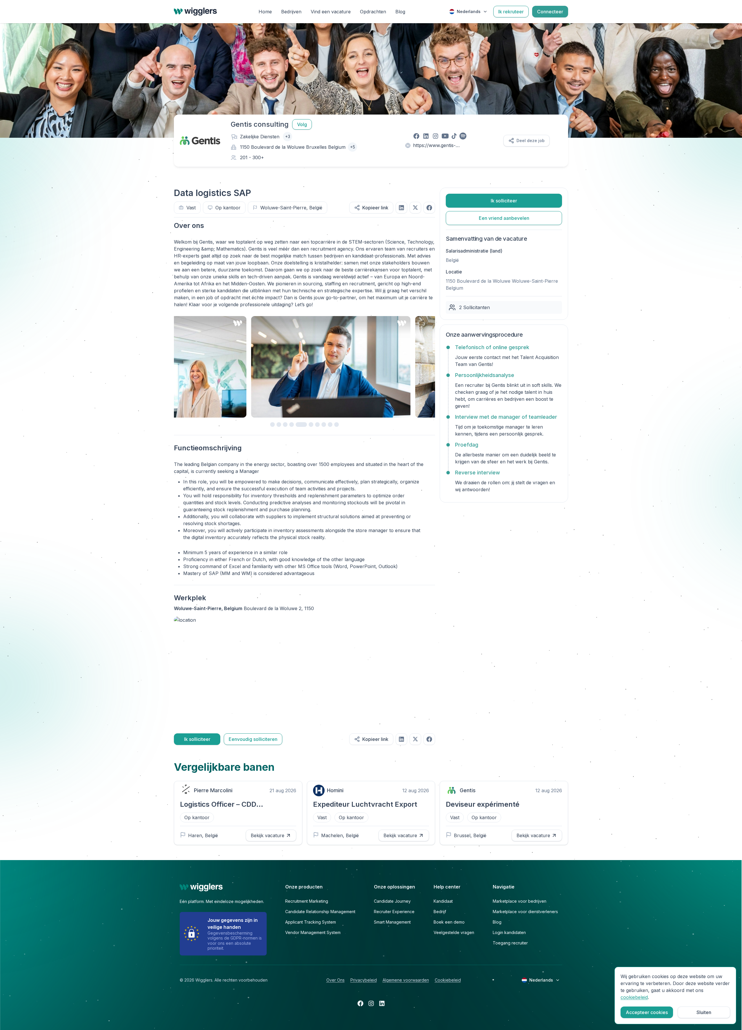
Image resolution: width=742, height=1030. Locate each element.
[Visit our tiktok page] (454, 136)
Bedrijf (440, 911)
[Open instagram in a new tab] (371, 1003)
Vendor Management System (313, 932)
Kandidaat (443, 901)
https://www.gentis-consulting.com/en (434, 145)
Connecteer (550, 11)
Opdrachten (373, 11)
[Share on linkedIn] (401, 207)
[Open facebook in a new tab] (360, 1003)
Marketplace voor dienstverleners (525, 911)
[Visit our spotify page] (463, 136)
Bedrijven (291, 11)
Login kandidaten (509, 932)
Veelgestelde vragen (454, 932)
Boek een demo (449, 922)
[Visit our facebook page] (416, 136)
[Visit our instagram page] (435, 136)
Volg (302, 124)
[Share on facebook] (429, 207)
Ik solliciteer (197, 739)
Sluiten (703, 1012)
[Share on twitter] (415, 207)
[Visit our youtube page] (445, 136)
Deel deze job (531, 140)
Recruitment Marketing (306, 901)
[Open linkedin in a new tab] (381, 1003)
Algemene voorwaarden (406, 980)
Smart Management (392, 922)
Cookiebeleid (448, 980)
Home (265, 11)
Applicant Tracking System (310, 922)
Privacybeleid (363, 980)
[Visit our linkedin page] (426, 136)
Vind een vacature (331, 11)
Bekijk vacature (267, 835)
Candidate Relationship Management (320, 911)
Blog (400, 11)
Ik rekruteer (511, 11)
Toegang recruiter (510, 942)
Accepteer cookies (647, 1012)
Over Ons (335, 980)
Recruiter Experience (394, 911)
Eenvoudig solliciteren (253, 739)
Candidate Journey (392, 901)
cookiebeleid (634, 997)
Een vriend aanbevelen (504, 218)
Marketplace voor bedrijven (519, 901)
